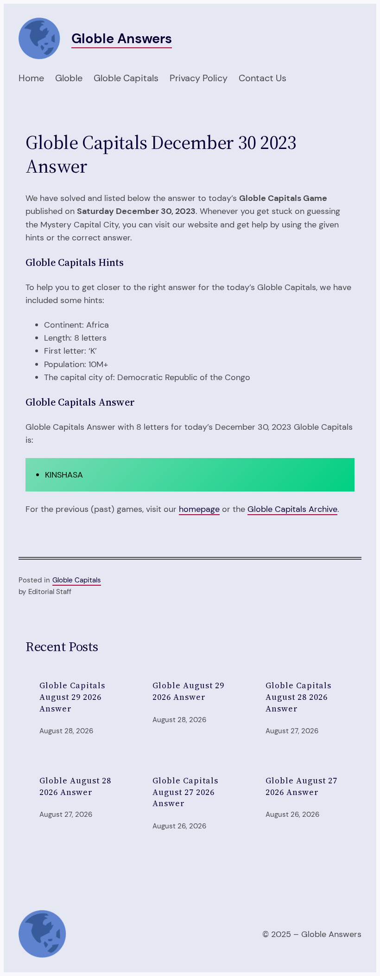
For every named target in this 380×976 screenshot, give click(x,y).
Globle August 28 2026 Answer (75, 786)
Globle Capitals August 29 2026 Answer (72, 697)
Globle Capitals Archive (292, 509)
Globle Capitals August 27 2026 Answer (185, 792)
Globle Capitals (76, 580)
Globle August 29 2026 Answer (188, 691)
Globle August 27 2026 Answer (301, 786)
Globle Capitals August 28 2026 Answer (298, 697)
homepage (199, 509)
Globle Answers (121, 38)
